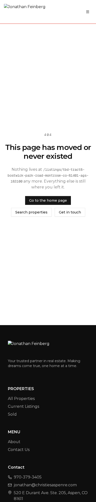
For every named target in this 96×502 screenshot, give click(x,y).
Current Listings (23, 406)
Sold (12, 414)
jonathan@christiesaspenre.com (45, 485)
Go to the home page (48, 200)
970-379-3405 (28, 477)
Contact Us (19, 449)
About (14, 441)
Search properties (31, 212)
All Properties (21, 398)
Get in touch (70, 212)
